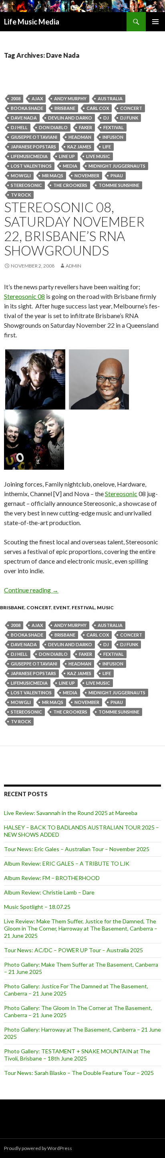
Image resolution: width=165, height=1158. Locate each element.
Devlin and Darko (70, 117)
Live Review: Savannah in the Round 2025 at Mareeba (70, 812)
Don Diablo (53, 127)
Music (105, 607)
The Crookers (70, 185)
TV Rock (21, 194)
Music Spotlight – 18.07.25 (37, 906)
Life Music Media (31, 21)
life (107, 146)
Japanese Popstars (33, 146)
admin (73, 266)
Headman (79, 137)
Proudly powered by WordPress (38, 1148)
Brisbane (64, 108)
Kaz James (79, 146)
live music (98, 156)
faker (85, 127)
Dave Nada (24, 117)
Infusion (113, 137)
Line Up (67, 156)
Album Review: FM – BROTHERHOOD (52, 877)
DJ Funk (129, 117)
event (61, 607)
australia (110, 98)
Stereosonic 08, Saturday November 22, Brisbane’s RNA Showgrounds (74, 228)
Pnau (117, 175)
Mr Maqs (52, 175)
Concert (131, 108)
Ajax (37, 98)
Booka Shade (27, 108)
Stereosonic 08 (24, 296)
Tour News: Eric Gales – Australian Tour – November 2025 (76, 849)
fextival (113, 127)
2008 (15, 98)
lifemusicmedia (29, 156)
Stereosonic (26, 185)
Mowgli (21, 175)
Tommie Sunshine (119, 185)
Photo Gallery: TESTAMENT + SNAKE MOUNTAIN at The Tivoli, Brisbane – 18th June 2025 (77, 1055)
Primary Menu (155, 21)
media (70, 165)
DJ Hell (19, 127)
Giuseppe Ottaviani (34, 137)
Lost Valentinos (31, 165)
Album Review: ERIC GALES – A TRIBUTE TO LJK (66, 863)
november (86, 175)
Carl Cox (98, 108)
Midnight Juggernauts (117, 165)
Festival (83, 607)
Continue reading (31, 590)
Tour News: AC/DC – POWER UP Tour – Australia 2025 (73, 950)
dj (106, 117)
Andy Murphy (70, 98)
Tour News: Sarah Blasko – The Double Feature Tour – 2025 (79, 1072)
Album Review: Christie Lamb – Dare (49, 892)
